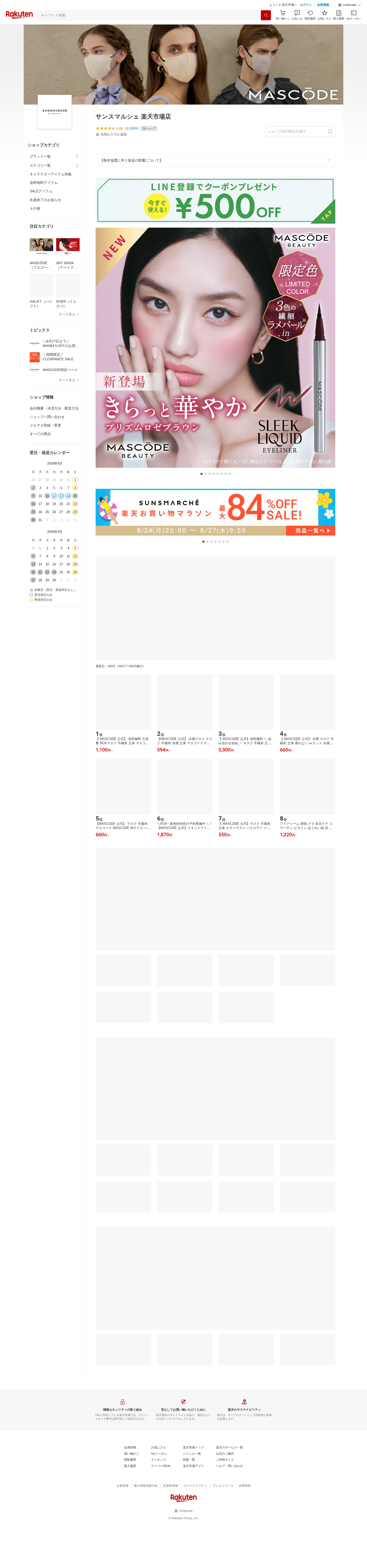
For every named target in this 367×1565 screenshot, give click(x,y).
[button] (349, 5)
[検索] (266, 15)
